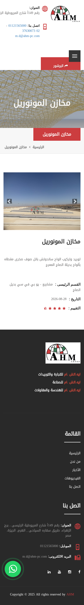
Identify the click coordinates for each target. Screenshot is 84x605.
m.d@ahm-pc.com (27, 36)
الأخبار (76, 470)
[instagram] (69, 572)
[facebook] (79, 572)
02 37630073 (31, 31)
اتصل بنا (74, 487)
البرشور (58, 66)
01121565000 (17, 26)
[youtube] (59, 572)
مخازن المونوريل (57, 134)
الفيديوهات (72, 478)
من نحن (75, 461)
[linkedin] (49, 572)
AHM (70, 594)
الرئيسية (38, 147)
